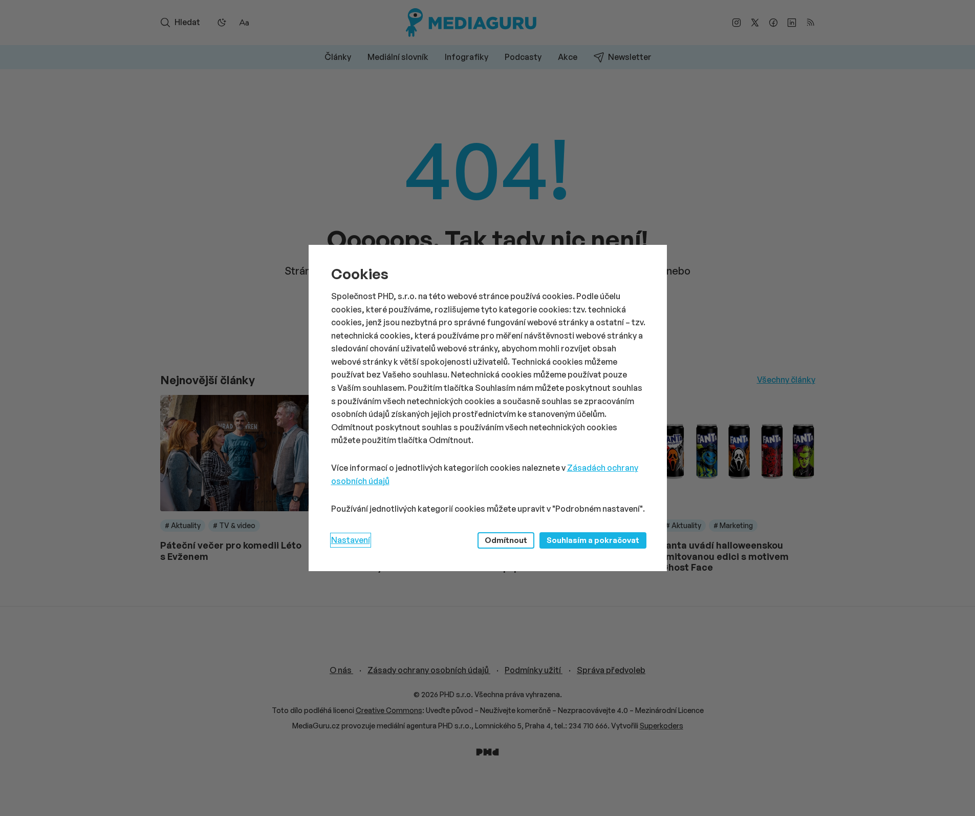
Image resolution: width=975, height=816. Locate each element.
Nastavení (350, 540)
